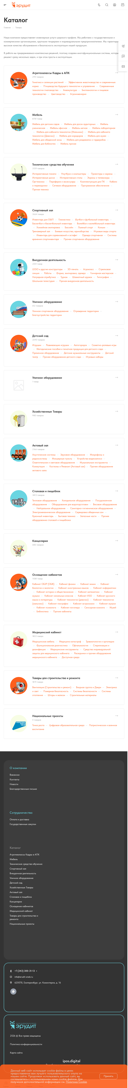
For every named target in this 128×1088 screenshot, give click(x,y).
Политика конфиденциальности (26, 1044)
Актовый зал (40, 445)
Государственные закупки (23, 824)
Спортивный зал (42, 210)
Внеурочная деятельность (49, 260)
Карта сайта (16, 1052)
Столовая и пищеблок (46, 491)
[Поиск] (106, 4)
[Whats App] (13, 991)
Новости (14, 784)
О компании (18, 768)
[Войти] (114, 4)
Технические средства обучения (53, 164)
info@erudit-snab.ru (24, 977)
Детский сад (40, 335)
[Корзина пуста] (122, 4)
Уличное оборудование (47, 301)
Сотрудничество (21, 812)
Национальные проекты (47, 716)
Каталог (15, 848)
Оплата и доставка (19, 819)
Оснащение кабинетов (47, 574)
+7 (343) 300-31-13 (25, 970)
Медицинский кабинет (46, 632)
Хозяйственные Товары (47, 411)
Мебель (37, 114)
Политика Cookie (76, 1081)
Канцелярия (40, 541)
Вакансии (15, 774)
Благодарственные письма (23, 789)
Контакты (14, 779)
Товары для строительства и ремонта (56, 678)
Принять (108, 1076)
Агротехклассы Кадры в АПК (51, 73)
